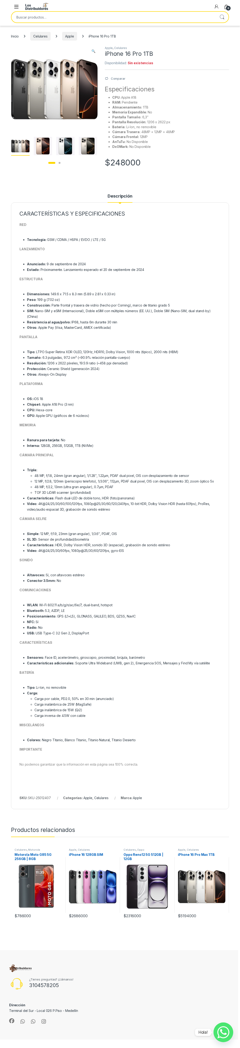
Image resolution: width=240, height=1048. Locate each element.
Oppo (140, 849)
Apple (69, 36)
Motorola (34, 849)
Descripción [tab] (120, 196)
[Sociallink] (11, 1020)
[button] (93, 51)
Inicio (15, 36)
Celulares (40, 36)
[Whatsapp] (223, 1032)
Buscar (222, 17)
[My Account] (216, 6)
